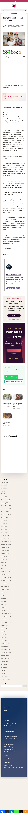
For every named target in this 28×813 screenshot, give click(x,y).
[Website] (17, 288)
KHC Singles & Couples (10, 723)
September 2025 (6, 515)
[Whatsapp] (9, 52)
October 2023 (5, 583)
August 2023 (5, 589)
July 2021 (4, 664)
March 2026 (4, 497)
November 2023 (6, 580)
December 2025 (6, 506)
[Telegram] (14, 52)
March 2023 (4, 604)
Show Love (7, 713)
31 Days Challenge (8, 749)
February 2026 (5, 500)
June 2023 (4, 595)
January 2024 (5, 574)
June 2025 (4, 524)
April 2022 (4, 637)
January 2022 (5, 646)
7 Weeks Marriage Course (10, 747)
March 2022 (4, 640)
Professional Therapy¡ (9, 751)
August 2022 (5, 625)
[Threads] (17, 52)
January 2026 (5, 503)
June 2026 (4, 488)
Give (5, 715)
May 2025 (4, 527)
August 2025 (5, 518)
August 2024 (5, 553)
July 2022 (4, 628)
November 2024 (6, 545)
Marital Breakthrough (9, 738)
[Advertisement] (14, 71)
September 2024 (6, 551)
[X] (6, 52)
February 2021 (5, 679)
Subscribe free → (14, 315)
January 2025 (5, 539)
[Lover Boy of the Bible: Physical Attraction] (7, 397)
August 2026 (5, 482)
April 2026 (4, 494)
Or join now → (14, 353)
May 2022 (4, 634)
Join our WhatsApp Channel (14, 381)
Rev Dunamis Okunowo (12, 25)
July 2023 (4, 592)
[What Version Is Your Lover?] (7, 415)
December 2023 (6, 577)
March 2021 (4, 676)
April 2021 (4, 673)
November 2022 (6, 616)
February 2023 (5, 607)
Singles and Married (13, 26)
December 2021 (5, 649)
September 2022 (6, 622)
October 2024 (5, 548)
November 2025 (6, 509)
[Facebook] (4, 52)
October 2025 (5, 512)
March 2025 (4, 533)
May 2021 (4, 670)
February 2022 (5, 643)
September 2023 (6, 586)
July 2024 (4, 556)
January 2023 (5, 610)
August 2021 (4, 661)
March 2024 (4, 568)
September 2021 (6, 658)
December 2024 (6, 542)
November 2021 (6, 652)
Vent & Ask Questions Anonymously (13, 767)
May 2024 (4, 562)
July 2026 (4, 485)
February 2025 (5, 536)
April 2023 (4, 601)
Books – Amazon (8, 765)
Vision (5, 710)
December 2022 (6, 613)
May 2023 (4, 598)
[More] (20, 52)
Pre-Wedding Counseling (10, 736)
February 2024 (5, 571)
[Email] (19, 288)
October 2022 (5, 619)
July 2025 (4, 521)
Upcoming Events (8, 758)
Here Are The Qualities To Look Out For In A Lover (17, 405)
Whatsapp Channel (9, 725)
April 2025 (4, 530)
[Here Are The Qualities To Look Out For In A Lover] (18, 397)
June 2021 (4, 667)
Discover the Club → (14, 350)
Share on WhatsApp (11, 377)
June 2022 (4, 631)
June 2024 (4, 559)
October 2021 (5, 655)
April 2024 (4, 565)
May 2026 (4, 491)
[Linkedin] (12, 52)
